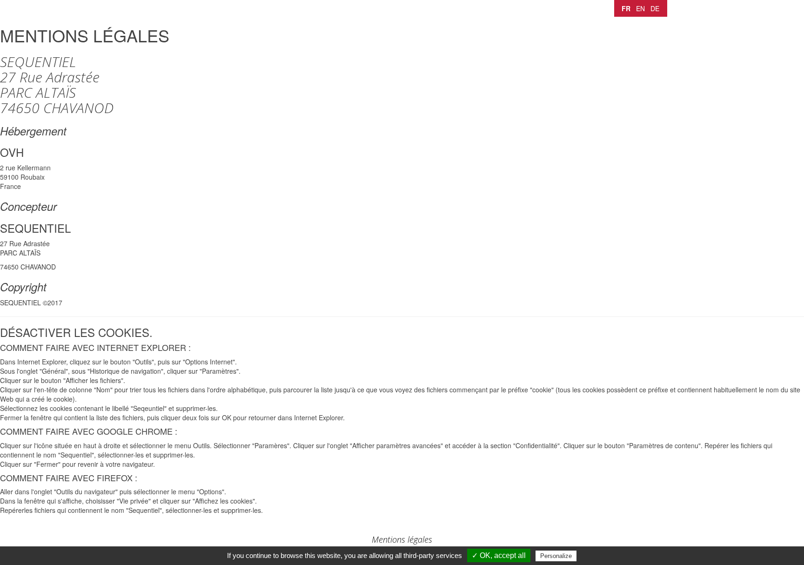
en (640, 8)
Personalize (556, 555)
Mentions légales (402, 539)
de (654, 8)
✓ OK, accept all (499, 555)
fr (626, 8)
